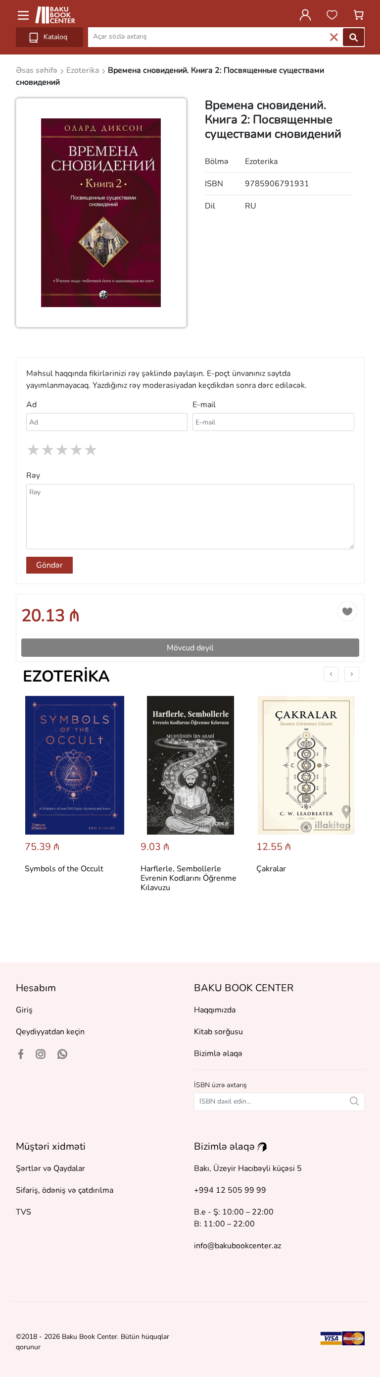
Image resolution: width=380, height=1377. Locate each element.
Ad (31, 404)
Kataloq (54, 37)
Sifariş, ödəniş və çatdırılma (64, 1190)
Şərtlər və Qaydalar (50, 1168)
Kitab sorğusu (218, 1031)
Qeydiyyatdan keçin (50, 1031)
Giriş (24, 1010)
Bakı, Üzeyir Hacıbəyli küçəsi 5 (248, 1168)
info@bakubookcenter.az (237, 1245)
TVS (23, 1212)
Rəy (33, 475)
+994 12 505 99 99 (230, 1190)
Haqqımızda (215, 1010)
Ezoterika (66, 676)
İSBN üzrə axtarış (220, 1085)
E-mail (204, 404)
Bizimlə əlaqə (218, 1053)
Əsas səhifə (37, 70)
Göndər (49, 565)
